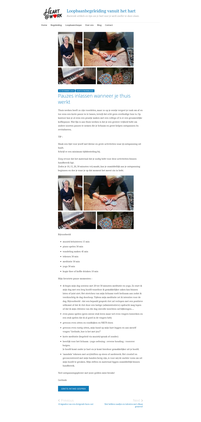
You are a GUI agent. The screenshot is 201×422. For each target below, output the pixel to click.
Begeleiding (56, 25)
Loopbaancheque (73, 25)
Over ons (89, 25)
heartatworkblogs (85, 91)
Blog (99, 25)
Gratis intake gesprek (73, 388)
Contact (109, 25)
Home (44, 25)
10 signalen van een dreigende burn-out (75, 401)
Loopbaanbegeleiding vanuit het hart (101, 11)
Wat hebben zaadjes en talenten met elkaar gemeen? (123, 403)
